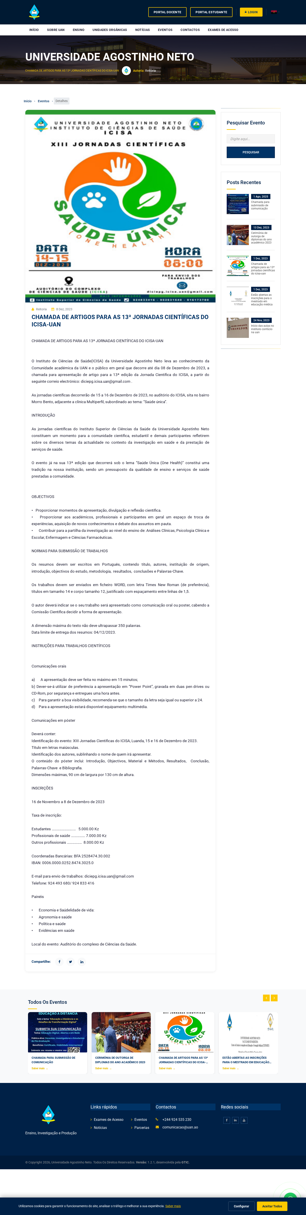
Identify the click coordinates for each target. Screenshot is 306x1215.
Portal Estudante (211, 12)
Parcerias (141, 1128)
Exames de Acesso (223, 30)
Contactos (190, 30)
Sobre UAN (56, 30)
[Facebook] (59, 962)
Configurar (241, 1206)
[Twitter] (70, 962)
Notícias (142, 30)
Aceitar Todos (272, 1206)
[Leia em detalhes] (238, 204)
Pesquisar (251, 152)
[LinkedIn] (82, 962)
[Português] (275, 12)
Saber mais (40, 1068)
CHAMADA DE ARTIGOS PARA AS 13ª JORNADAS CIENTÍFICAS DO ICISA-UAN (72, 70)
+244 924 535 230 (176, 1119)
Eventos (165, 30)
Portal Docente (167, 12)
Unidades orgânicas (110, 30)
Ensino (79, 30)
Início (34, 30)
